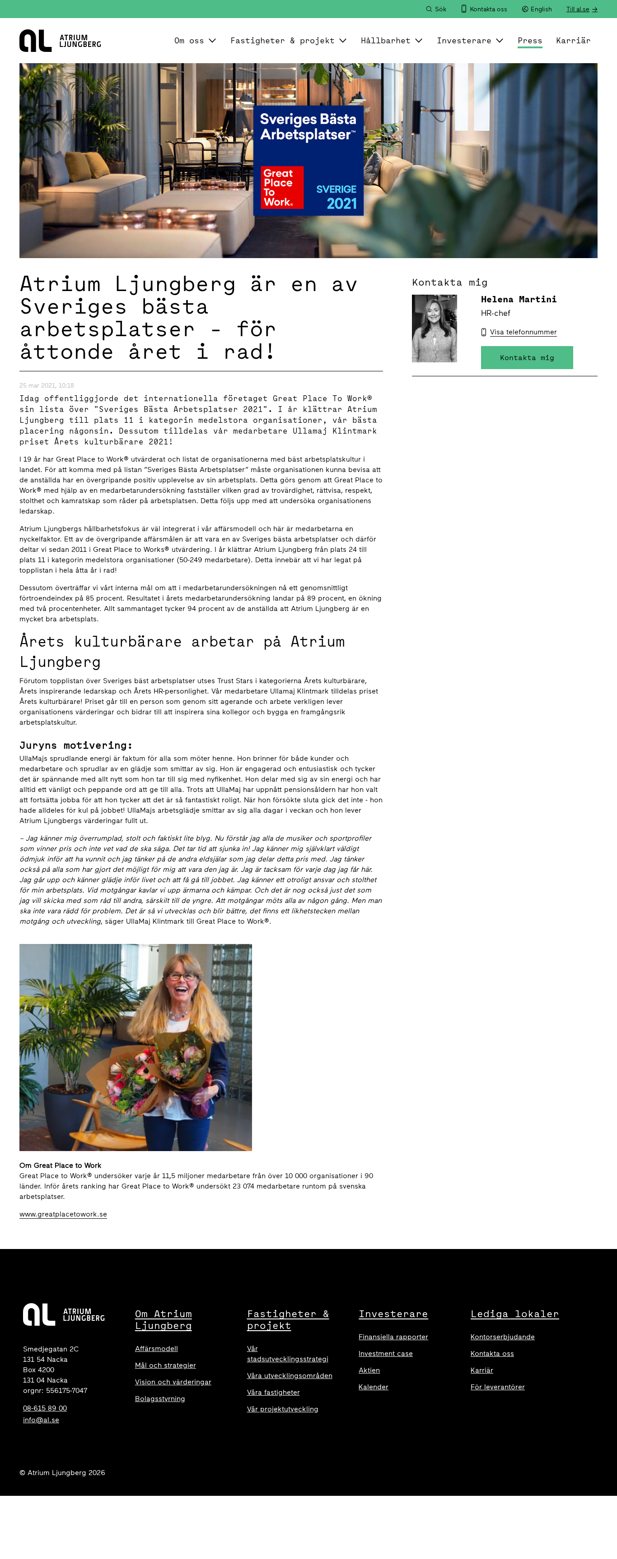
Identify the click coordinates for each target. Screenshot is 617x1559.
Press (530, 40)
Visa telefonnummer (523, 332)
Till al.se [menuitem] (577, 9)
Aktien (369, 1370)
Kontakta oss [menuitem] (488, 9)
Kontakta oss (492, 1353)
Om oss (189, 40)
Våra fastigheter (273, 1392)
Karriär (573, 40)
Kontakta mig (527, 357)
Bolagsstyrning (160, 1398)
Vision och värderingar (173, 1382)
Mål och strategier (165, 1365)
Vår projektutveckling (282, 1409)
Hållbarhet (386, 40)
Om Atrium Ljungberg (163, 1319)
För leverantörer (498, 1387)
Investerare (464, 40)
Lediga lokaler (515, 1313)
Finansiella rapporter (393, 1336)
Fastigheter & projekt (282, 40)
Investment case (386, 1353)
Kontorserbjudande (503, 1336)
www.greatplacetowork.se (63, 1214)
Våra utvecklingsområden (289, 1375)
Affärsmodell (156, 1348)
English (541, 9)
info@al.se (41, 1420)
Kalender (373, 1387)
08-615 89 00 (45, 1408)
